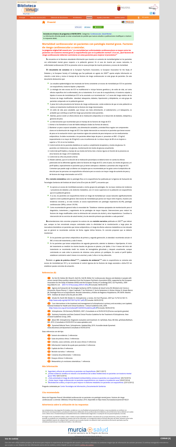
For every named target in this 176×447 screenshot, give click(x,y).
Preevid (34, 2)
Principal (22, 17)
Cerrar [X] (165, 438)
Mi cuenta (145, 17)
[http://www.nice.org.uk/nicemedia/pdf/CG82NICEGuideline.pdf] (72, 308)
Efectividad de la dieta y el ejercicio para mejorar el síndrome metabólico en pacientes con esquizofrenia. (86, 382)
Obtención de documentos (59, 17)
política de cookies (87, 445)
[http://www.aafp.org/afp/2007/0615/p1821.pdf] (66, 300)
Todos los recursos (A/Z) (38, 17)
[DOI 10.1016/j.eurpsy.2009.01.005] (75, 285)
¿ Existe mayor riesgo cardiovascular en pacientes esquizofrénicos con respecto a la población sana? (84, 380)
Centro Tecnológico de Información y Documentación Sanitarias (83, 386)
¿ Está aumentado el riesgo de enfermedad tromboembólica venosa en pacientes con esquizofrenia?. (84, 378)
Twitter (151, 13)
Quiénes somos (120, 17)
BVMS (28, 2)
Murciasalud (21, 2)
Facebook (154, 13)
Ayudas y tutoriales (103, 17)
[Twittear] (87, 27)
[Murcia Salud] (98, 28)
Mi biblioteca (77, 17)
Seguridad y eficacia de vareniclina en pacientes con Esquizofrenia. (72, 371)
